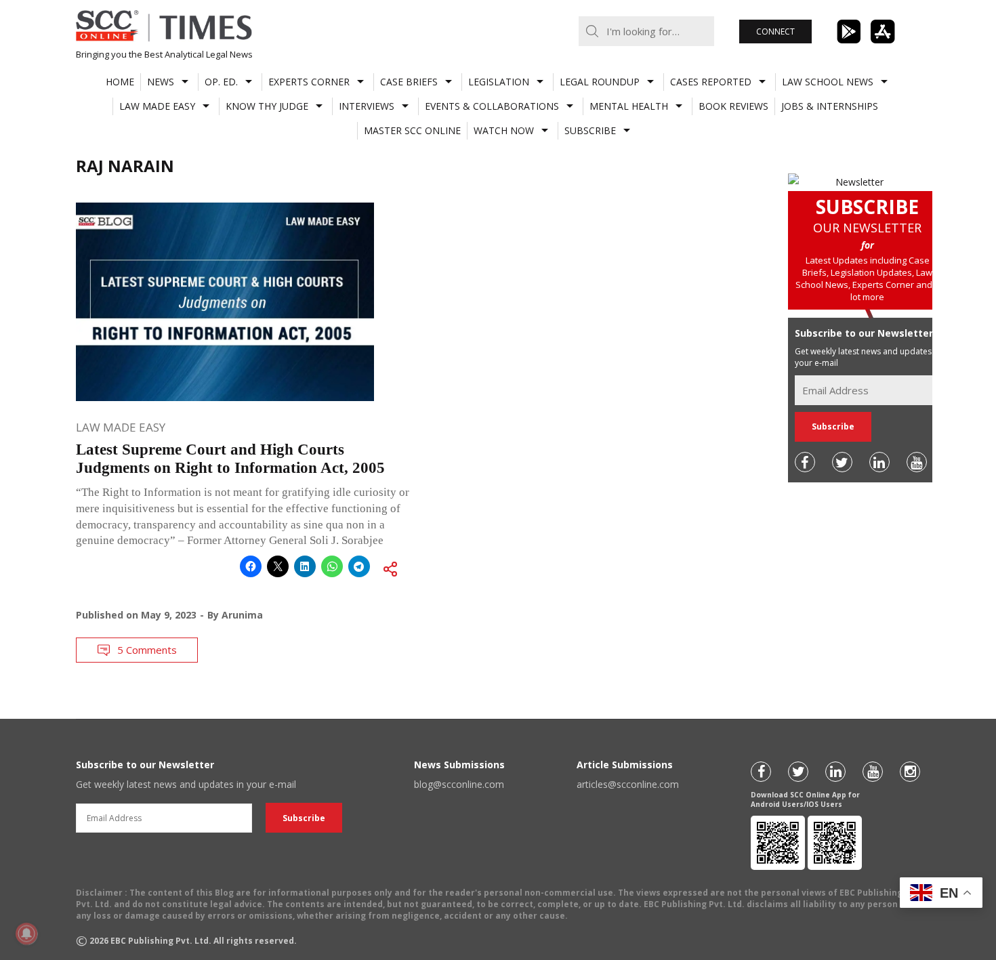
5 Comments (147, 649)
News (160, 81)
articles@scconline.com (628, 784)
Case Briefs (409, 81)
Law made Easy (157, 106)
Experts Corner (309, 81)
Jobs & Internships (829, 106)
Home (120, 81)
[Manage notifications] (26, 933)
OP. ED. (221, 81)
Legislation (498, 81)
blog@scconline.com (459, 784)
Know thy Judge (267, 106)
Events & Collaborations (492, 106)
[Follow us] (805, 462)
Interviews (366, 106)
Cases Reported (710, 81)
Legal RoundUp (600, 81)
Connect (775, 31)
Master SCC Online (412, 130)
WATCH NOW (504, 130)
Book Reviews (733, 106)
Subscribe (590, 130)
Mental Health (628, 106)
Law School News (827, 81)
